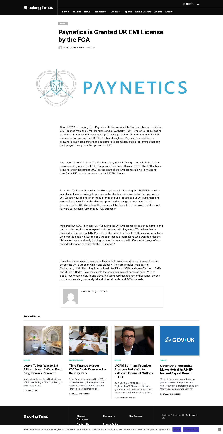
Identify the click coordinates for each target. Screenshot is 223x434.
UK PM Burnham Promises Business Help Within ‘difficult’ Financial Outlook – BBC (134, 371)
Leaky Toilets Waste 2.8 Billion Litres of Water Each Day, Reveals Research (43, 369)
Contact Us (83, 424)
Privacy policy (191, 429)
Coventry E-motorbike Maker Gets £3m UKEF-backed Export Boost (176, 369)
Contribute (109, 416)
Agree (177, 429)
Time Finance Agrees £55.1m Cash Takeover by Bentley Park (87, 369)
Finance (63, 23)
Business (72, 360)
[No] (219, 429)
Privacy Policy (110, 424)
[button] (188, 3)
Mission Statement (83, 417)
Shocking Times (38, 7)
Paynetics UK (103, 127)
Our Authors (136, 416)
